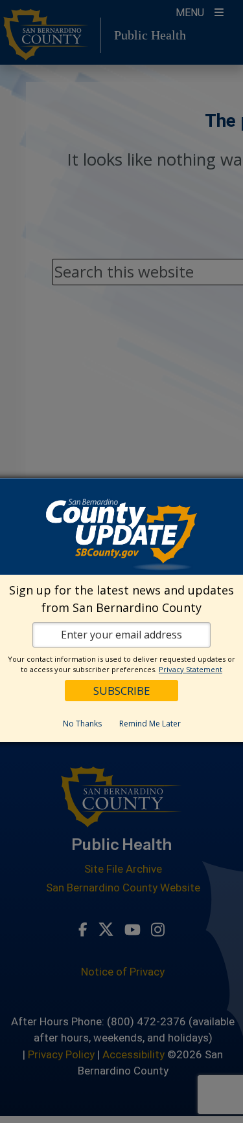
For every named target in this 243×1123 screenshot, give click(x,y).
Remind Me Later (150, 723)
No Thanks (82, 723)
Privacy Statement (190, 669)
